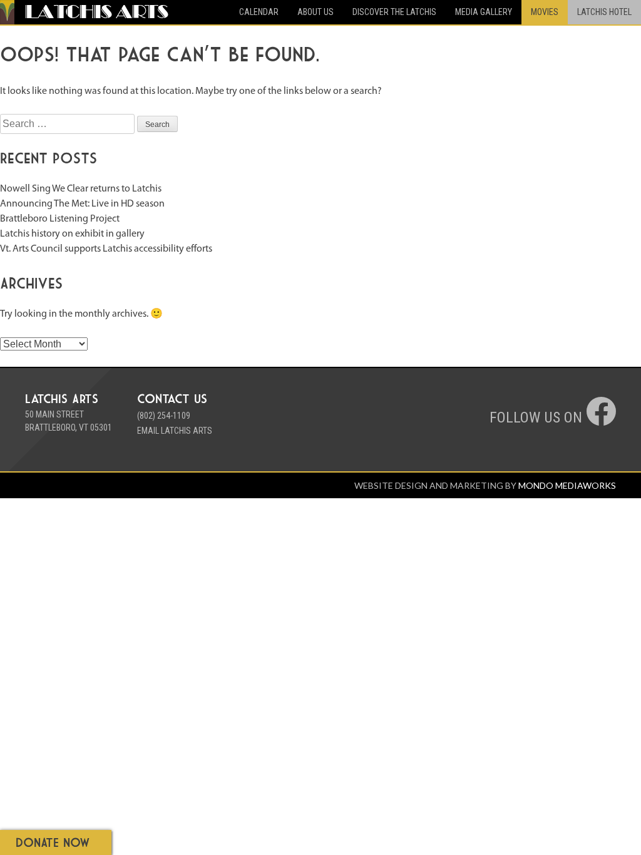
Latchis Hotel (604, 12)
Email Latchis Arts (174, 431)
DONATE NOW (53, 842)
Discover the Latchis (394, 12)
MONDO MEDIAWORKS (567, 485)
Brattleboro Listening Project (60, 219)
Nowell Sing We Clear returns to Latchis (81, 189)
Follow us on (538, 417)
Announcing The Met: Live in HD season (82, 204)
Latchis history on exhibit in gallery (72, 234)
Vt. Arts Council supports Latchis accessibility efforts (106, 249)
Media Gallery (483, 12)
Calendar (259, 12)
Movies (544, 12)
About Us (315, 12)
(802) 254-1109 (163, 416)
